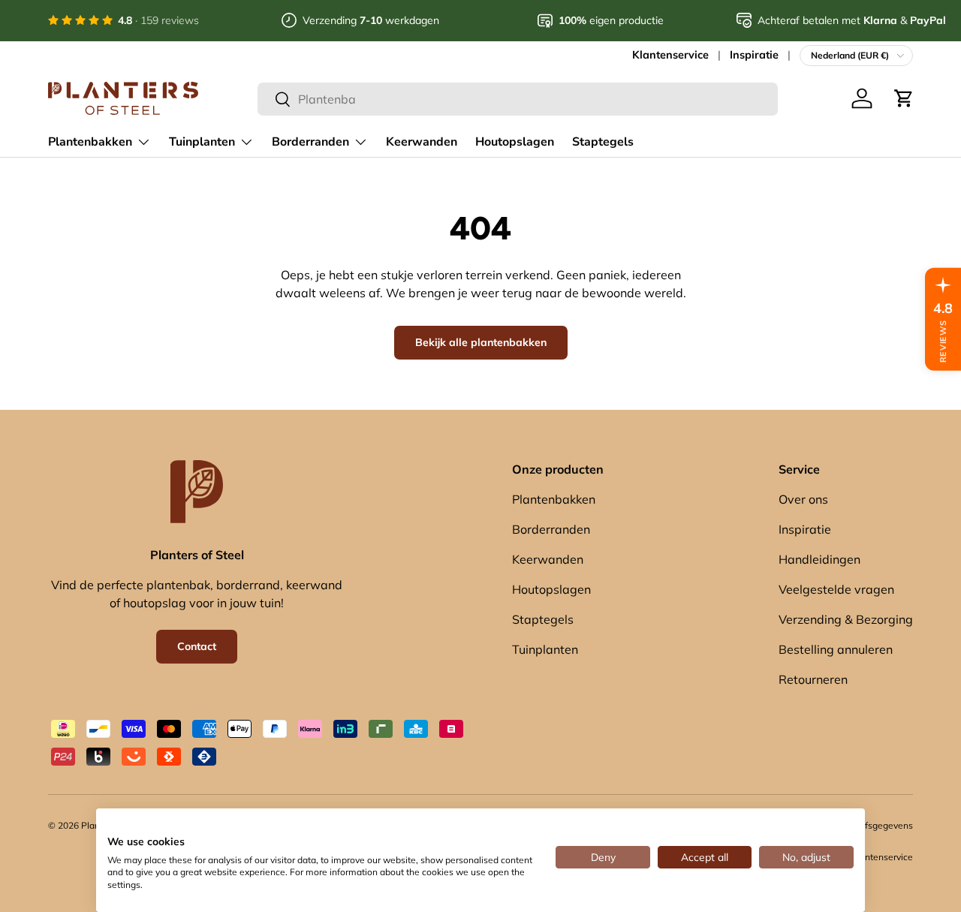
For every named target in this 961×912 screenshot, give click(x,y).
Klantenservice (670, 55)
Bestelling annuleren (836, 649)
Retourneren (813, 679)
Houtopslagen (514, 142)
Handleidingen (819, 559)
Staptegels (603, 142)
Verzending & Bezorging (846, 619)
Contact (196, 646)
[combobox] (518, 99)
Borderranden (310, 142)
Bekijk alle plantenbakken (481, 342)
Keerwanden (421, 142)
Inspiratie (754, 55)
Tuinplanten (202, 142)
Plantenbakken (90, 142)
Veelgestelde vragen (836, 589)
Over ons (803, 499)
